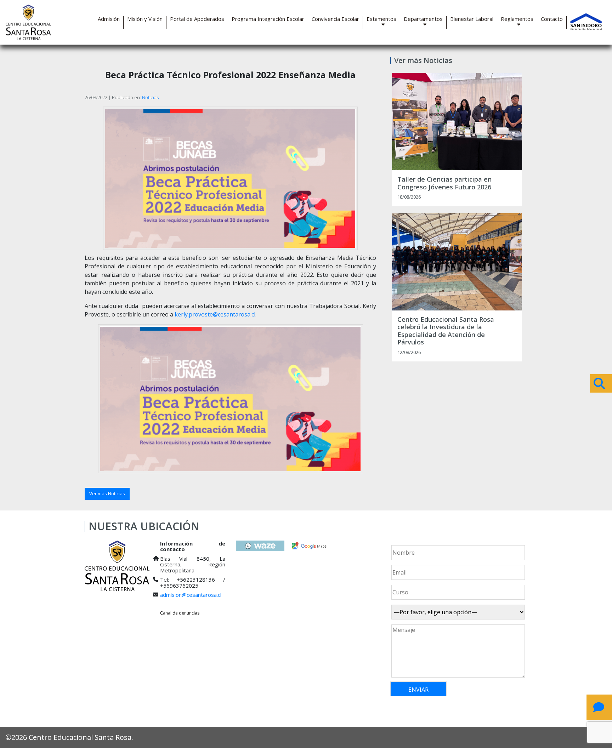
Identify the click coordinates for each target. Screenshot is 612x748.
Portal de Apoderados (197, 19)
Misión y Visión (145, 19)
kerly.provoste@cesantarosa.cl (215, 314)
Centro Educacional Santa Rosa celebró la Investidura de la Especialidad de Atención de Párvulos (445, 331)
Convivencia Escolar (335, 19)
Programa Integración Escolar (268, 19)
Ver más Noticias (107, 493)
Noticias (150, 97)
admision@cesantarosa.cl (190, 594)
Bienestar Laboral (471, 19)
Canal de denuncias (179, 613)
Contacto (552, 19)
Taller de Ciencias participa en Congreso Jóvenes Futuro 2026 (444, 183)
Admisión (109, 19)
